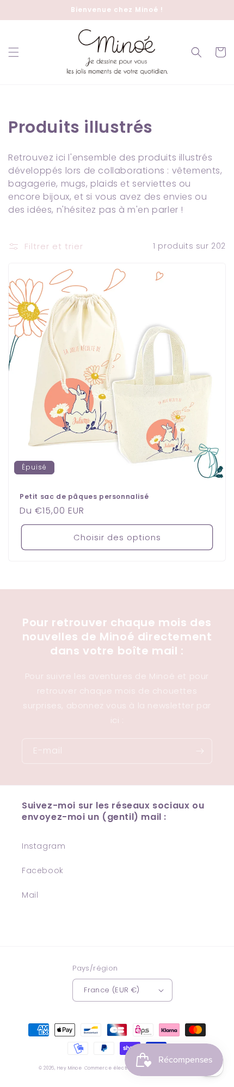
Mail (30, 895)
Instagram (43, 846)
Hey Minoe (69, 1068)
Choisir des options (117, 537)
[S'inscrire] (200, 751)
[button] (14, 52)
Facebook (43, 870)
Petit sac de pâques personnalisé (84, 496)
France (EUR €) (112, 990)
